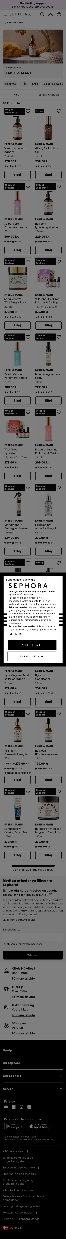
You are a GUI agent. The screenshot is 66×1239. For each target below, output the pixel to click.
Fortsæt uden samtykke (20, 579)
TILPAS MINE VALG (31, 656)
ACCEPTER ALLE (32, 645)
